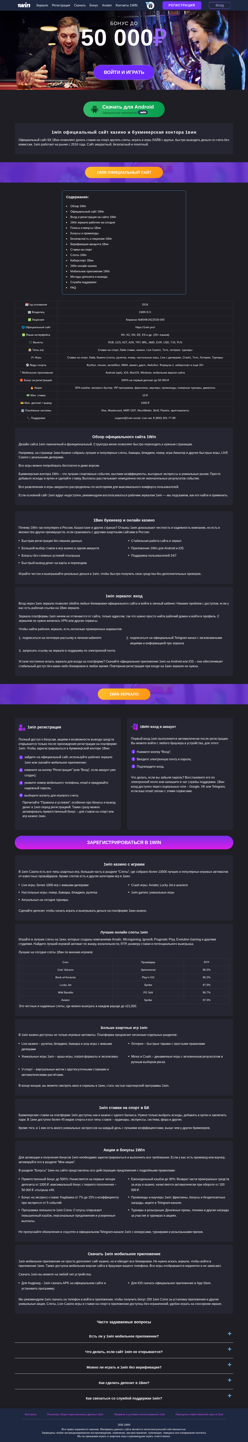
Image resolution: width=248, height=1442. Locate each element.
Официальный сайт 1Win (87, 211)
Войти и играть (124, 72)
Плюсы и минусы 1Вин (85, 227)
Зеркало (42, 5)
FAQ (73, 287)
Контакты (30, 1414)
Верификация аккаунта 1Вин (89, 244)
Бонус (94, 5)
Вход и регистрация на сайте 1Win (93, 217)
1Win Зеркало (124, 694)
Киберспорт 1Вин (81, 260)
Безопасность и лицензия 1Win (91, 238)
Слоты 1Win (78, 255)
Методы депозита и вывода (88, 276)
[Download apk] (124, 109)
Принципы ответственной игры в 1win (199, 1414)
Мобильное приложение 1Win (90, 271)
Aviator (107, 5)
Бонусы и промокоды (84, 233)
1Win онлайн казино (83, 265)
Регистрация (61, 5)
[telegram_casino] (150, 6)
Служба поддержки (83, 282)
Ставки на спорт (81, 249)
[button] (241, 1425)
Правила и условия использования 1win (139, 1414)
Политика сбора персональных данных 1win (75, 1414)
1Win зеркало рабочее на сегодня (92, 222)
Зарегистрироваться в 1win (124, 842)
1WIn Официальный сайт (124, 172)
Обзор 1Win (78, 206)
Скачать (80, 5)
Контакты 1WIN (127, 5)
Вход (220, 5)
